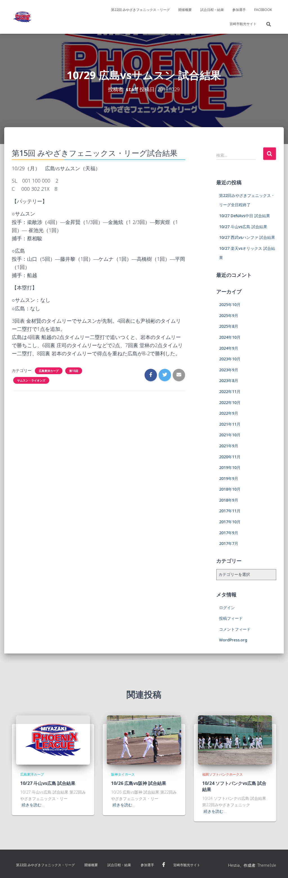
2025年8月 (228, 326)
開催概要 (185, 9)
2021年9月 (228, 445)
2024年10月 (229, 337)
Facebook (263, 9)
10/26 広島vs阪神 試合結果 (138, 783)
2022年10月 (229, 402)
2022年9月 (228, 413)
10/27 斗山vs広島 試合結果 (243, 226)
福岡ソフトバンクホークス (222, 774)
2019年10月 (229, 467)
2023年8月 (228, 380)
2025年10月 (229, 304)
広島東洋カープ (48, 371)
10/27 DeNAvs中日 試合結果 (244, 215)
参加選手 (239, 9)
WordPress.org (233, 640)
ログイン (227, 607)
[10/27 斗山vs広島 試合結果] (53, 739)
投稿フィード (231, 618)
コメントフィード (235, 629)
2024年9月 (228, 348)
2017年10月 (229, 521)
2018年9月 (228, 500)
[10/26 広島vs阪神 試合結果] (144, 739)
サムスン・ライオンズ (31, 380)
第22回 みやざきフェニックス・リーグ (140, 9)
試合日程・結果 (212, 9)
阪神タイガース (123, 774)
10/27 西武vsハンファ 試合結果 (247, 237)
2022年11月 (229, 391)
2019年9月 (228, 478)
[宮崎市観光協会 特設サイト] (22, 17)
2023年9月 (228, 369)
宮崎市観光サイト (243, 23)
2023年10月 (229, 358)
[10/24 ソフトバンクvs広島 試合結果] (235, 739)
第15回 (73, 371)
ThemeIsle (266, 865)
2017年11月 (229, 510)
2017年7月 (228, 543)
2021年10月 (229, 434)
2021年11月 (229, 424)
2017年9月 (228, 532)
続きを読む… (33, 804)
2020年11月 (229, 456)
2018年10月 (229, 489)
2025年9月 (228, 315)
